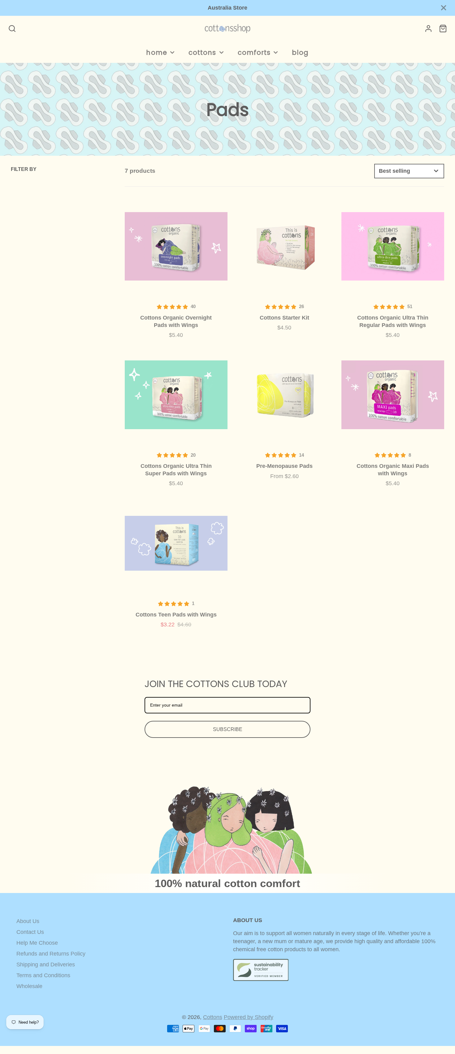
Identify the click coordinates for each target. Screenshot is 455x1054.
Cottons (202, 52)
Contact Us (30, 932)
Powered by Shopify (248, 1017)
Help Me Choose (37, 943)
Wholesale (29, 986)
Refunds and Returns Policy (50, 954)
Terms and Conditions (43, 975)
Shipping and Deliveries (45, 964)
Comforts (254, 52)
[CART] (443, 28)
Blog (300, 52)
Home (156, 52)
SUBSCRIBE (227, 729)
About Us (27, 921)
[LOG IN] (428, 28)
